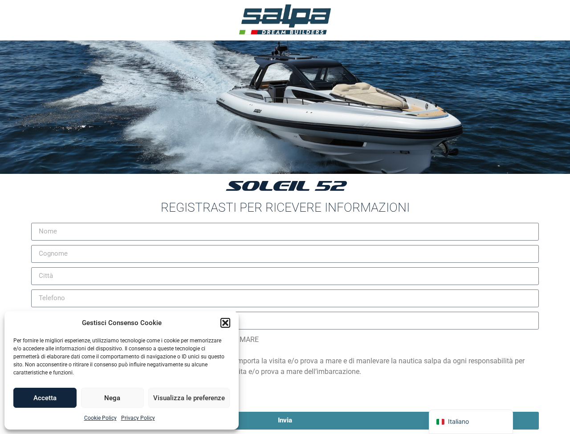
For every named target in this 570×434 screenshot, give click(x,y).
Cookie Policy (100, 418)
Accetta (45, 398)
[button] (225, 322)
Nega (112, 398)
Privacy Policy (138, 418)
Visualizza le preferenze (189, 398)
